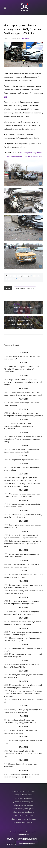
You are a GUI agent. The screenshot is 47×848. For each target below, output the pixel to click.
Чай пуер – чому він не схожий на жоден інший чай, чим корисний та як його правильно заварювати (23, 693)
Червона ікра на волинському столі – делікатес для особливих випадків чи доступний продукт (23, 382)
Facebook (34, 276)
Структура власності (27, 839)
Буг (5, 96)
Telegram (19, 279)
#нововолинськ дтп (25, 288)
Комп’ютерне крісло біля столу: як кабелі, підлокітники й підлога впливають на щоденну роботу (23, 439)
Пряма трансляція (27, 843)
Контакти (11, 844)
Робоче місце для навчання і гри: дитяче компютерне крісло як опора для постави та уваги (22, 543)
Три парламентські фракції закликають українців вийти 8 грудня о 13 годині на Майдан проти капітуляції (20, 324)
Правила (10, 839)
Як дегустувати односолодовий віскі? (24, 460)
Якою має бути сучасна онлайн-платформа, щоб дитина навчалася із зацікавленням (19, 426)
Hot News (25, 38)
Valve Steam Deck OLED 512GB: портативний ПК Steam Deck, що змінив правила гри (23, 753)
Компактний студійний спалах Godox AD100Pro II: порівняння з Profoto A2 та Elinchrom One (21, 369)
